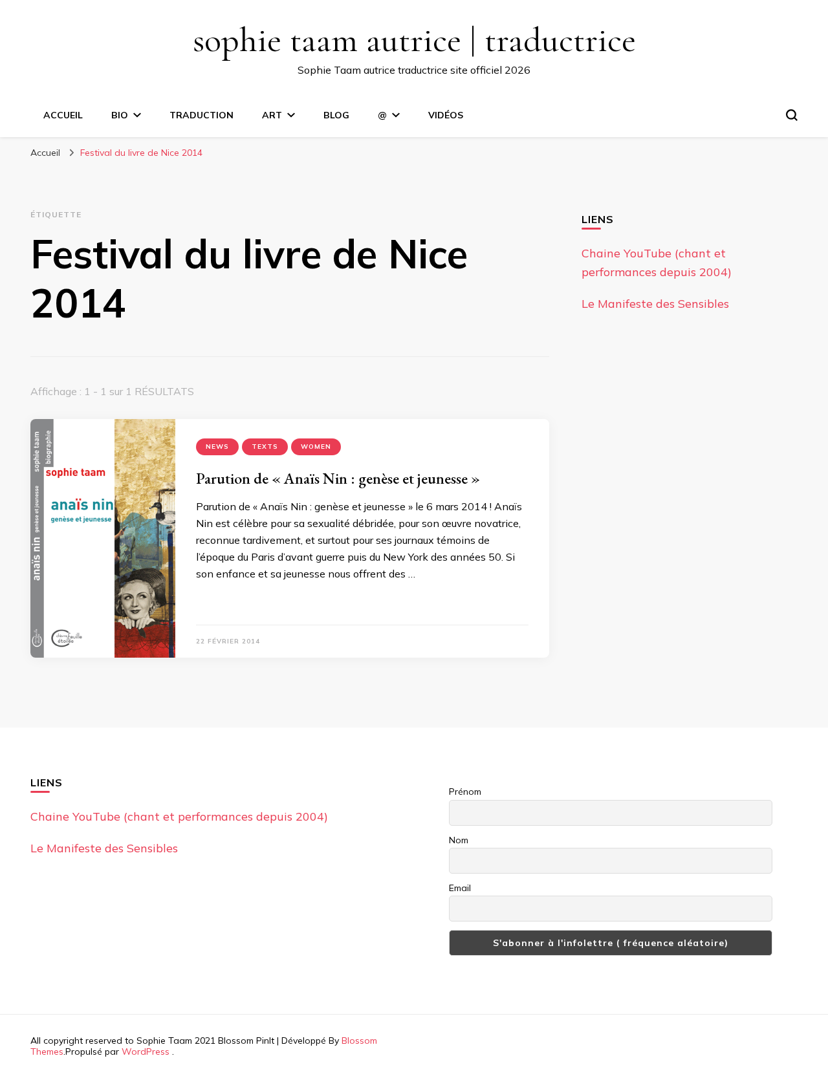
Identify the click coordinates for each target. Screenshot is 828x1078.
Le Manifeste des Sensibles (655, 303)
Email (460, 888)
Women (316, 446)
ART (272, 115)
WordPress (145, 1051)
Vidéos (445, 115)
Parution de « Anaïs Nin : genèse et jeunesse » (338, 478)
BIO (119, 115)
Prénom (465, 791)
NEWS (217, 446)
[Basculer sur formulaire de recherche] (792, 115)
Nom (458, 840)
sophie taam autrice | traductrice (414, 40)
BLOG (336, 115)
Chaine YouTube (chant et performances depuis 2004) (179, 816)
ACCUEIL (63, 115)
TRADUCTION (201, 115)
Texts (265, 446)
